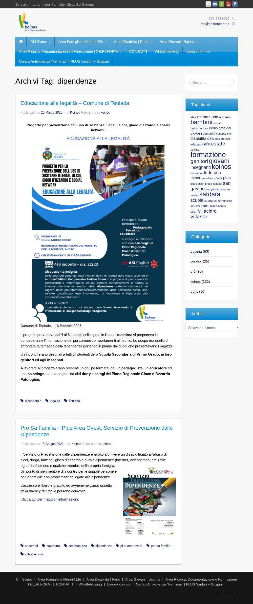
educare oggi (222, 138)
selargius (210, 200)
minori (195, 178)
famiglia (194, 149)
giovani (219, 160)
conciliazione (224, 133)
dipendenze (33, 401)
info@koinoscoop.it (214, 24)
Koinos (75, 112)
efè (192, 271)
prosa (208, 183)
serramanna (225, 200)
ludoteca (212, 172)
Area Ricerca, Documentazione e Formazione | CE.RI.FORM (69, 51)
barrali (217, 123)
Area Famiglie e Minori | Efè (81, 42)
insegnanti (200, 167)
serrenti (195, 205)
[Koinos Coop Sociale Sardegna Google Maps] (221, 4)
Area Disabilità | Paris (131, 42)
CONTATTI (138, 51)
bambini (201, 122)
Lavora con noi (198, 51)
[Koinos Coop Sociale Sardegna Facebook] (235, 4)
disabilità (198, 138)
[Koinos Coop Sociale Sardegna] (79, 22)
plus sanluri (197, 183)
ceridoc (196, 261)
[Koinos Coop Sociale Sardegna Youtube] (228, 4)
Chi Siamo (39, 42)
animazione (207, 117)
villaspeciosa (34, 554)
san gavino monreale (218, 189)
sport (193, 211)
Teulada (74, 401)
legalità (55, 401)
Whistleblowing (167, 51)
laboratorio (196, 173)
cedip (213, 128)
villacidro (207, 211)
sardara (209, 194)
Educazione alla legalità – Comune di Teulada (75, 103)
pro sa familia (160, 546)
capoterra (53, 546)
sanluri (194, 195)
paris (218, 178)
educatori (196, 144)
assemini (31, 546)
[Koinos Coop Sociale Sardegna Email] (215, 4)
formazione (208, 154)
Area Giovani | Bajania (178, 42)
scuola (196, 200)
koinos (105, 112)
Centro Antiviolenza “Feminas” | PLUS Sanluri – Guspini (64, 61)
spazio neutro (218, 205)
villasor (198, 217)
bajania (196, 251)
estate (218, 144)
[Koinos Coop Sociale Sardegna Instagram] (208, 4)
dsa (210, 138)
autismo (225, 117)
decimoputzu (77, 546)
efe (207, 144)
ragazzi (217, 183)
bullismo (196, 128)
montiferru (208, 178)
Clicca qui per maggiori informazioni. (50, 499)
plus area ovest (131, 546)
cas (205, 128)
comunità (209, 133)
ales (193, 117)
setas (205, 206)
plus (227, 178)
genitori (199, 161)
